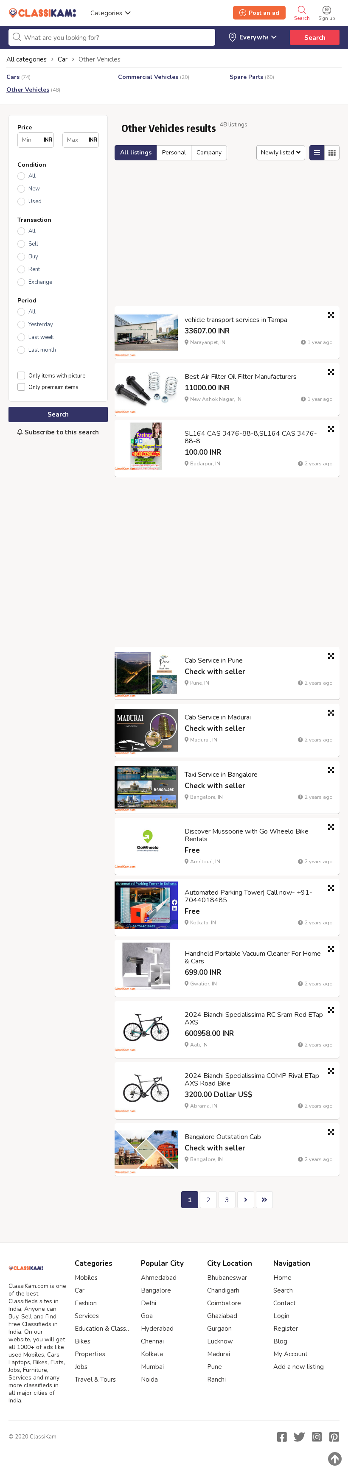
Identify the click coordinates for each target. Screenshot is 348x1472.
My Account (290, 1354)
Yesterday (40, 324)
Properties (90, 1354)
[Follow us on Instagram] (316, 1436)
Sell (33, 244)
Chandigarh (223, 1290)
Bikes (82, 1341)
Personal (174, 152)
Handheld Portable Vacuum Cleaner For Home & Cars (253, 957)
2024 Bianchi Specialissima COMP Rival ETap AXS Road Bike (252, 1079)
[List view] (317, 152)
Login (281, 1316)
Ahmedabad (159, 1278)
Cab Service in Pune (214, 660)
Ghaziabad (222, 1316)
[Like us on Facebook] (281, 1436)
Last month (42, 350)
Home (282, 1278)
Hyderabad (157, 1328)
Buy (33, 256)
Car (79, 1290)
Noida (149, 1379)
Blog (280, 1341)
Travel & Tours (95, 1379)
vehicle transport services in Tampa (236, 320)
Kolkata (152, 1354)
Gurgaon (219, 1328)
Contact (284, 1303)
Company (209, 152)
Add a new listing (298, 1367)
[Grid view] (332, 152)
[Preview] (331, 315)
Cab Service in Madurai (218, 717)
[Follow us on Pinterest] (334, 1436)
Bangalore (156, 1290)
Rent (34, 269)
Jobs (81, 1367)
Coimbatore (224, 1303)
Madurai (218, 1354)
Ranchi (216, 1379)
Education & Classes (103, 1328)
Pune (214, 1367)
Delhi (148, 1303)
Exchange (40, 282)
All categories (26, 59)
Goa (147, 1316)
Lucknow (220, 1341)
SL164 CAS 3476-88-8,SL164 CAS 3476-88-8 (251, 437)
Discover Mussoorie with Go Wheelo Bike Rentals (247, 835)
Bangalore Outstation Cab (223, 1137)
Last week (40, 337)
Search (315, 38)
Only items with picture (56, 375)
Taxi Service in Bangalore (221, 774)
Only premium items (53, 387)
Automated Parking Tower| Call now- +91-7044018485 (248, 896)
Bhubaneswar (227, 1278)
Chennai (152, 1341)
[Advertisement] (58, 499)
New (34, 189)
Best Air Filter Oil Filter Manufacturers (241, 377)
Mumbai (152, 1367)
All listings (136, 152)
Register (285, 1328)
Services (87, 1316)
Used (35, 201)
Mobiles (86, 1278)
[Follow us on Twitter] (299, 1436)
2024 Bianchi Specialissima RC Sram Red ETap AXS (254, 1018)
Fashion (86, 1303)
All (32, 176)
